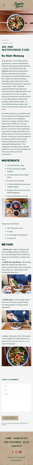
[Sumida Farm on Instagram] (16, 452)
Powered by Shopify (16, 460)
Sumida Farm (21, 457)
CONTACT (16, 446)
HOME (8, 438)
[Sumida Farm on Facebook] (12, 452)
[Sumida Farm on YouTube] (20, 452)
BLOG (26, 442)
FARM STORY (20, 438)
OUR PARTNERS (12, 442)
